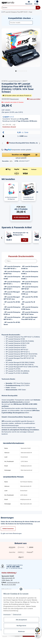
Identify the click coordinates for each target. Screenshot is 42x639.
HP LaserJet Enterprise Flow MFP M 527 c (12, 267)
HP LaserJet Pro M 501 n (12, 303)
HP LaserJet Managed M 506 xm (29, 293)
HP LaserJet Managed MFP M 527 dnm (12, 298)
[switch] (37, 636)
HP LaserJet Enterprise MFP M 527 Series (29, 313)
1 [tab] (16, 71)
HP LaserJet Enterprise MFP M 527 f (12, 288)
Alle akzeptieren (21, 620)
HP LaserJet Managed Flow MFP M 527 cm (29, 318)
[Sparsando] (8, 2)
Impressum (7, 614)
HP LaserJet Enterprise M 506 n (29, 272)
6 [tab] (26, 71)
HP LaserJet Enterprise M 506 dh (12, 308)
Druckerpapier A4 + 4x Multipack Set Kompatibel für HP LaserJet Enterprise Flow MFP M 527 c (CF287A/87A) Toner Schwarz (20, 234)
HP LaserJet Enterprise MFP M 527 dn (29, 283)
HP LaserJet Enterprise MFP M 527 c (12, 283)
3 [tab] (20, 71)
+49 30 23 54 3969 (9, 584)
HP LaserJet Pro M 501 (28, 303)
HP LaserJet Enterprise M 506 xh (12, 313)
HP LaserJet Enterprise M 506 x (29, 278)
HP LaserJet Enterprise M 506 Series (29, 308)
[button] (21, 156)
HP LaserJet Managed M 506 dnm (12, 293)
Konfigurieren (21, 625)
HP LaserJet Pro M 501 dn (29, 298)
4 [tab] (22, 71)
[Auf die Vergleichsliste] (31, 33)
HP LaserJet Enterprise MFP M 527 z (12, 318)
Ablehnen (21, 631)
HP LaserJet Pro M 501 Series (12, 323)
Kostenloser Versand (9, 127)
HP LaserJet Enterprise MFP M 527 (29, 288)
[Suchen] (38, 7)
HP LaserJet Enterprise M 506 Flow (12, 272)
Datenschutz (17, 614)
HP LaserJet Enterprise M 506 (12, 278)
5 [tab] (24, 71)
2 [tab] (18, 71)
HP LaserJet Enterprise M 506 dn (29, 267)
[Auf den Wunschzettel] (36, 33)
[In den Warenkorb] (24, 240)
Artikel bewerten (8, 528)
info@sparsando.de (13, 582)
